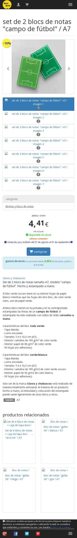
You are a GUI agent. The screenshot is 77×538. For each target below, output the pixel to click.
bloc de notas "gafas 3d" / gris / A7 (56, 477)
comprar (40, 251)
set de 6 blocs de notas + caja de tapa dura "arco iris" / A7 (18, 434)
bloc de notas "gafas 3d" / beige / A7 (17, 477)
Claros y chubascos (14, 278)
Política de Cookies (60, 527)
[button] (8, 67)
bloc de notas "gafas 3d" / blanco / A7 (56, 428)
